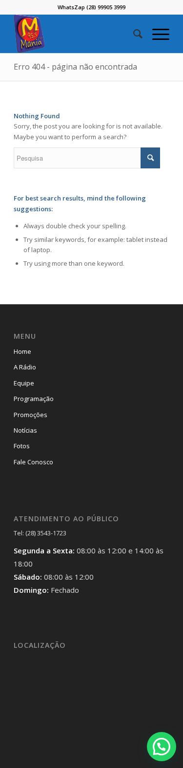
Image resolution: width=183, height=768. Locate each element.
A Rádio (25, 367)
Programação (34, 398)
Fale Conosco (33, 461)
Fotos (22, 445)
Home (22, 351)
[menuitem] (132, 33)
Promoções (30, 414)
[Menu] (155, 33)
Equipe (24, 383)
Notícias (25, 430)
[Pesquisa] (132, 33)
